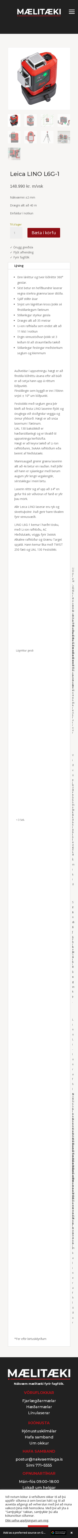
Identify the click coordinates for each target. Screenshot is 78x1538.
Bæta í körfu (44, 232)
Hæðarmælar (39, 1407)
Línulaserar (39, 1413)
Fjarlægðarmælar (39, 1401)
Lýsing (19, 266)
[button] (39, 1532)
